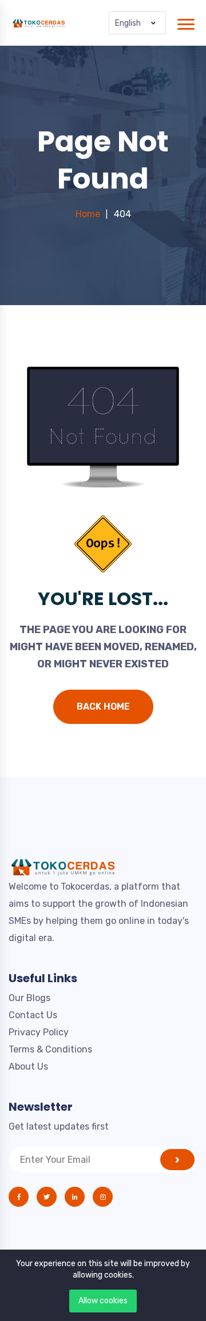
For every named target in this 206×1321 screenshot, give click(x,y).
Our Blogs (29, 997)
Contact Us (33, 1015)
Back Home (103, 706)
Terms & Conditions (50, 1049)
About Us (28, 1066)
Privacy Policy (39, 1032)
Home (88, 214)
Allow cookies (103, 1301)
